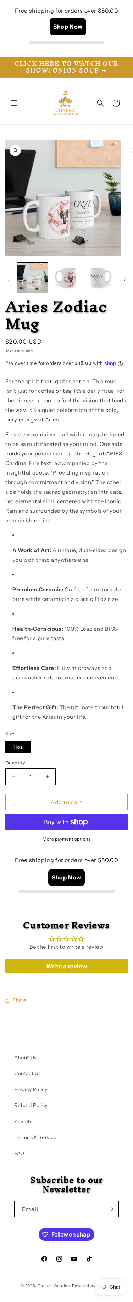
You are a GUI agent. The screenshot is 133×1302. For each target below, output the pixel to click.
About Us (25, 1057)
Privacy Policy (30, 1089)
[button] (14, 103)
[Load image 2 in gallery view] (66, 278)
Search (22, 1121)
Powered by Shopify (92, 1285)
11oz (18, 747)
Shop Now (68, 26)
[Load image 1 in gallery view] (32, 278)
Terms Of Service (35, 1137)
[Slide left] (8, 279)
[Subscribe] (110, 1209)
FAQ (19, 1153)
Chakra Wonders (54, 1285)
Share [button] (19, 1000)
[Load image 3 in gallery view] (100, 278)
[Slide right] (125, 279)
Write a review (66, 966)
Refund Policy (31, 1105)
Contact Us (27, 1073)
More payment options (66, 839)
